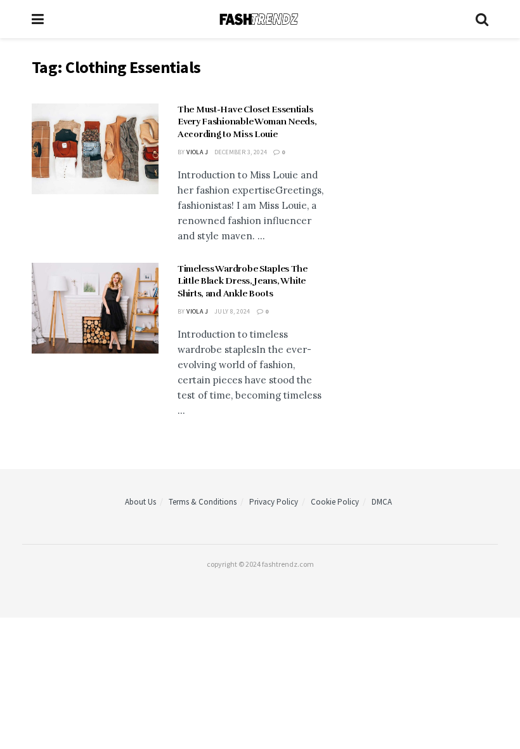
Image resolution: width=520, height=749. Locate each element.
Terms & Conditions (203, 501)
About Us (140, 501)
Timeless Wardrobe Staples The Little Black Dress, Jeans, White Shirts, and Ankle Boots (243, 281)
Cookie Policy (335, 501)
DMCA (382, 501)
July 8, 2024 (232, 311)
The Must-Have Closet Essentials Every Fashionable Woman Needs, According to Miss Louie (247, 122)
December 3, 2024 (240, 152)
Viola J (197, 152)
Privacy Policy (273, 501)
